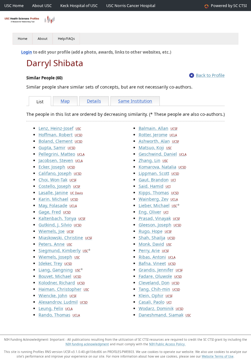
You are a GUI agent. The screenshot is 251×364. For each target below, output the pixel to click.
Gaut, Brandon (157, 180)
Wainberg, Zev (158, 199)
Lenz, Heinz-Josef (60, 128)
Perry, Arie (154, 250)
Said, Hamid (154, 186)
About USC (42, 5)
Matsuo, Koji (155, 147)
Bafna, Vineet (157, 263)
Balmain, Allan (158, 128)
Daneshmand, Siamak (165, 315)
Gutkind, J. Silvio (60, 225)
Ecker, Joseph (57, 167)
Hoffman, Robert (60, 135)
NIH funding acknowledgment (87, 344)
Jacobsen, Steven (61, 160)
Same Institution (135, 101)
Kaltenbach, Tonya (62, 218)
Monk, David (155, 244)
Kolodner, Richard (62, 283)
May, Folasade (58, 205)
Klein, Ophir (156, 295)
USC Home (14, 5)
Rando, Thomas (59, 315)
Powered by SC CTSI (229, 5)
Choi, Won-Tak (58, 180)
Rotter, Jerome (158, 135)
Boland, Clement (60, 141)
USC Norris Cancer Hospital (130, 5)
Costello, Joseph (59, 186)
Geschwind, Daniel (162, 154)
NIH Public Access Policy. (167, 344)
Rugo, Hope (155, 231)
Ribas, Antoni (157, 257)
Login (26, 52)
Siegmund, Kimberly (63, 250)
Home (22, 38)
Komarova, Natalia (162, 167)
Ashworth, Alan (159, 141)
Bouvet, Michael (60, 276)
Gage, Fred (55, 212)
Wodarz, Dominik (161, 308)
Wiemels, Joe (56, 231)
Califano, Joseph (60, 173)
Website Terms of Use (218, 356)
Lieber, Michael (158, 205)
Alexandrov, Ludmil (63, 302)
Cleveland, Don (159, 283)
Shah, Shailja (157, 238)
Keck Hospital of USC (79, 5)
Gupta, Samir (57, 147)
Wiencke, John (58, 295)
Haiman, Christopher (64, 289)
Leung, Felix (56, 308)
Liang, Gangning (60, 270)
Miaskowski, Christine (65, 238)
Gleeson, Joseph (160, 225)
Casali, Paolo (155, 302)
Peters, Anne (55, 244)
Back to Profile (210, 75)
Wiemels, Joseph (59, 257)
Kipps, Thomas (159, 192)
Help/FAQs (66, 38)
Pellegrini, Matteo (61, 154)
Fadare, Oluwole (160, 276)
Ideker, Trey (55, 263)
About (42, 38)
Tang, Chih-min (159, 289)
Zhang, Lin (153, 160)
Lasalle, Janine (61, 192)
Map (65, 101)
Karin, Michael (58, 199)
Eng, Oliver (153, 212)
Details (94, 101)
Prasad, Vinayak (159, 218)
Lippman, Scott (159, 173)
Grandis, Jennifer (161, 270)
